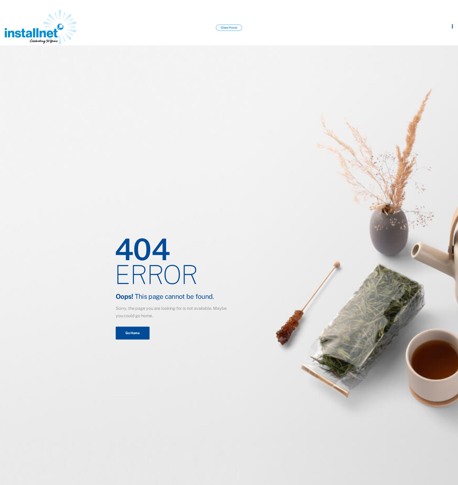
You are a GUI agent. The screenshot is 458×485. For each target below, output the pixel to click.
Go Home (132, 333)
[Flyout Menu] (452, 26)
